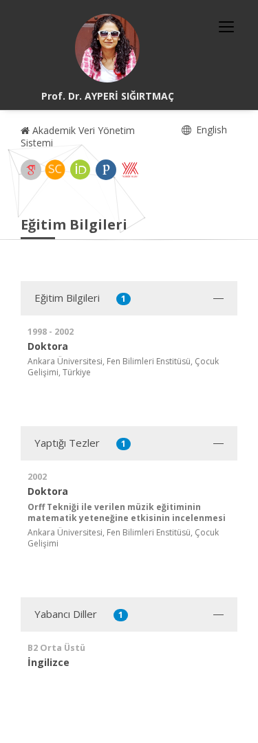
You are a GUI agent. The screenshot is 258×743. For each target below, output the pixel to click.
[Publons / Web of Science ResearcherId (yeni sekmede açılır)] (106, 169)
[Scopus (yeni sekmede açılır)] (55, 169)
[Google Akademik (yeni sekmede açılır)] (31, 169)
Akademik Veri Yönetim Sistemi (78, 136)
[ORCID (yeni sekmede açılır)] (80, 169)
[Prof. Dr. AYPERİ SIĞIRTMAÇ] (107, 48)
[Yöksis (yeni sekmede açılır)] (130, 169)
